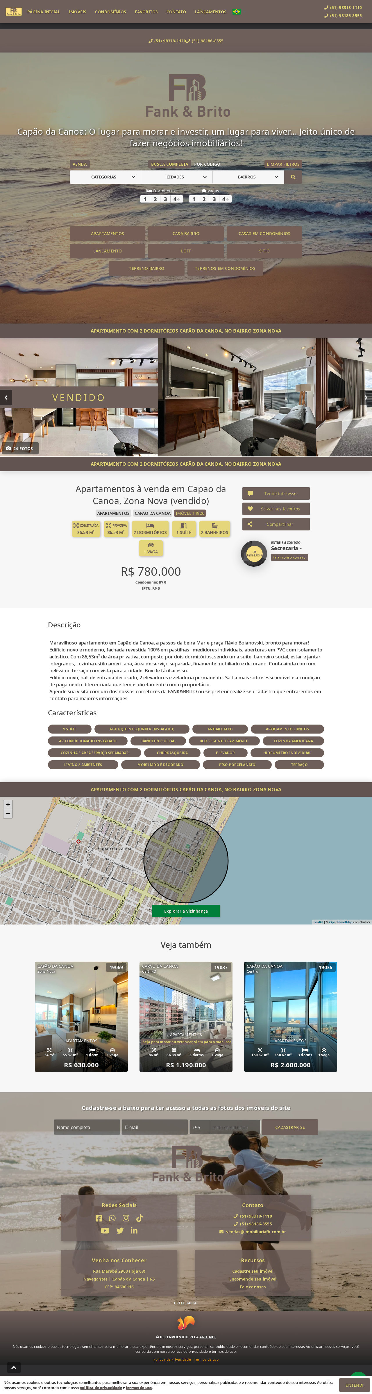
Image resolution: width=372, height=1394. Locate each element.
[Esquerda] (6, 397)
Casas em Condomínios (264, 233)
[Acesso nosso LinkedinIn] (134, 1231)
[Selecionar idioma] (239, 11)
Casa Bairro (186, 233)
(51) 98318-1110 (170, 41)
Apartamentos (107, 233)
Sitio (264, 251)
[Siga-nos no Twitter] (120, 1231)
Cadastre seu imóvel (253, 1271)
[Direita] (366, 397)
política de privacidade (101, 1387)
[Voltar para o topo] (14, 1367)
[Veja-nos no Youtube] (105, 1231)
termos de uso (139, 1387)
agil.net (207, 1337)
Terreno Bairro (146, 268)
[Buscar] (293, 177)
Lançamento (107, 251)
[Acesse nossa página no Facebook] (99, 1218)
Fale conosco (253, 1287)
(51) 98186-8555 (207, 41)
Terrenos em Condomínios (225, 268)
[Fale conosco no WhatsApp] (112, 1218)
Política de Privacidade (172, 1359)
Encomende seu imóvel (253, 1279)
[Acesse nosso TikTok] (139, 1218)
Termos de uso (206, 1359)
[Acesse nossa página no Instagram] (126, 1218)
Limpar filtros (283, 164)
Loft (186, 251)
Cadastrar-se (290, 1127)
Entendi (354, 1385)
